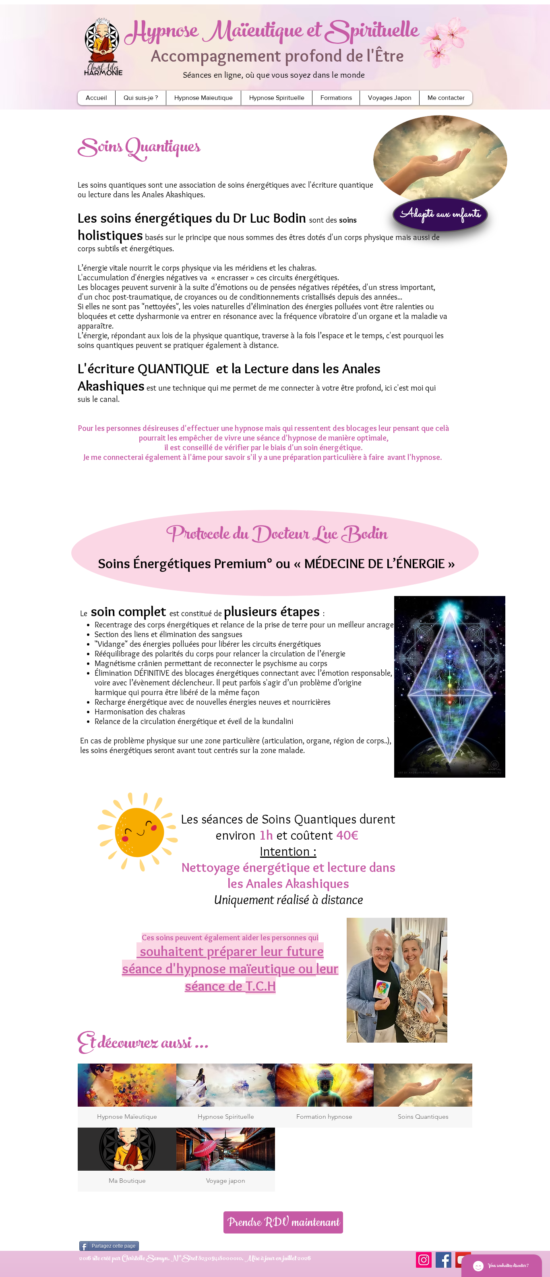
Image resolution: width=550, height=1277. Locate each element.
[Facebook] (443, 1260)
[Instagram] (424, 1260)
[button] (440, 214)
